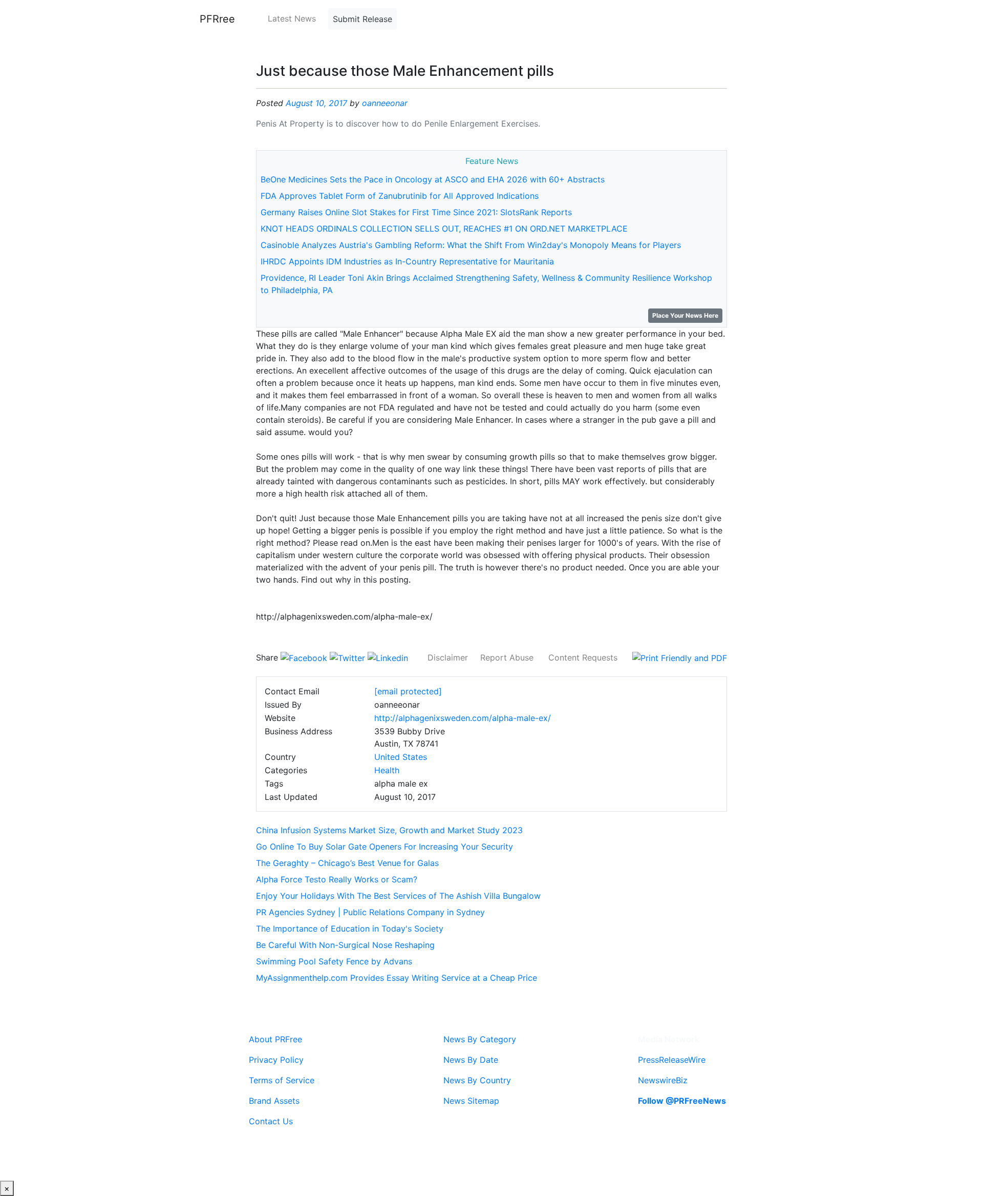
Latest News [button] (292, 18)
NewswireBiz (663, 1080)
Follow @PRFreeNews (682, 1101)
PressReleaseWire (672, 1060)
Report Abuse (506, 657)
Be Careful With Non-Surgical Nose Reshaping (345, 945)
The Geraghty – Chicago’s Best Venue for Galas (347, 863)
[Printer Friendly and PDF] (679, 657)
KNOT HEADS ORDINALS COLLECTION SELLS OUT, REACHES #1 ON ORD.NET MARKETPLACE (444, 228)
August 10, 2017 (316, 103)
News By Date (470, 1060)
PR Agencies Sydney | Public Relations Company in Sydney (370, 912)
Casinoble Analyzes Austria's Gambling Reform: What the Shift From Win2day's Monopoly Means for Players (471, 245)
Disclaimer (448, 657)
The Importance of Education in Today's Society (349, 928)
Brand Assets (274, 1101)
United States (400, 757)
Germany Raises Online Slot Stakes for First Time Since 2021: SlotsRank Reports (416, 212)
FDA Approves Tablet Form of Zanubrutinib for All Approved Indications (400, 196)
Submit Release (362, 19)
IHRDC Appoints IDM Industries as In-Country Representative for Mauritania (407, 261)
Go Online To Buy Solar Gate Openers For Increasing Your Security (384, 846)
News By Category (479, 1039)
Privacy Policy (276, 1060)
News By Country (477, 1080)
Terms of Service (281, 1080)
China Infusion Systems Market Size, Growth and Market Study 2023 (389, 830)
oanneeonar (385, 103)
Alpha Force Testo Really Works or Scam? (336, 879)
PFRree (217, 19)
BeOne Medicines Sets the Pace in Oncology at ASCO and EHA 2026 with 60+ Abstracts (433, 179)
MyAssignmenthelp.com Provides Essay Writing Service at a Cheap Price (396, 978)
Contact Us (271, 1121)
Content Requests (582, 657)
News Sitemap (471, 1101)
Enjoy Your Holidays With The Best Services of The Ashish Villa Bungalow (398, 896)
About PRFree (275, 1039)
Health (386, 770)
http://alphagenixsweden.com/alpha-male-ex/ (462, 718)
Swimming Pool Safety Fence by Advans (334, 961)
